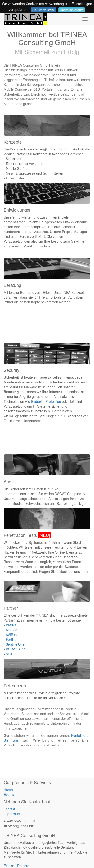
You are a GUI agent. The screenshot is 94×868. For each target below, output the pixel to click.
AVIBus (11, 634)
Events (9, 794)
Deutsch (23, 865)
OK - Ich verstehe (43, 10)
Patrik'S (11, 624)
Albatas (11, 629)
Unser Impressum (71, 10)
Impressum (12, 813)
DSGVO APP (15, 649)
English (9, 865)
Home (8, 789)
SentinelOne (15, 644)
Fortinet (12, 639)
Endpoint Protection (46, 401)
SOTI (9, 653)
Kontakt (9, 808)
